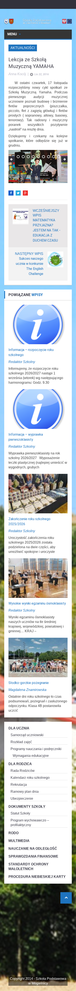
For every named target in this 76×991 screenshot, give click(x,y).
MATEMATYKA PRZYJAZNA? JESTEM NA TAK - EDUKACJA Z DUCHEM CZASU (46, 230)
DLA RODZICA (20, 764)
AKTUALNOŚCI (23, 48)
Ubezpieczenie (22, 798)
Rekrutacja (19, 784)
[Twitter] (18, 193)
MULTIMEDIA (19, 841)
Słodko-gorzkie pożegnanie (28, 683)
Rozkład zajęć (21, 742)
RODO (13, 833)
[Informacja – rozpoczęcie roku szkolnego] (38, 324)
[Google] (25, 193)
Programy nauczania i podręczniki (36, 749)
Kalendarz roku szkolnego (30, 777)
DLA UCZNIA (18, 728)
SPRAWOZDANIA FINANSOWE (33, 856)
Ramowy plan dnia (25, 791)
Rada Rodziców (23, 770)
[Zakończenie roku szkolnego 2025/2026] (38, 493)
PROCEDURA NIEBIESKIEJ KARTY (37, 876)
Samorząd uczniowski (27, 735)
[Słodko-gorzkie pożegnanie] (38, 657)
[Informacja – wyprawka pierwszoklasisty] (38, 409)
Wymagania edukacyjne (31, 755)
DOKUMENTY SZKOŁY (26, 806)
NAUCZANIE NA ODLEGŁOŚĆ (32, 848)
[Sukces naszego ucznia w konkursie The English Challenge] (55, 259)
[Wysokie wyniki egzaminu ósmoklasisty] (38, 578)
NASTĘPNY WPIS (29, 254)
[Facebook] (11, 193)
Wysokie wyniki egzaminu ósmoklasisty (37, 603)
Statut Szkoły (20, 813)
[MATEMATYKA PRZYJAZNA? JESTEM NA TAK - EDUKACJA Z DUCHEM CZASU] (20, 216)
